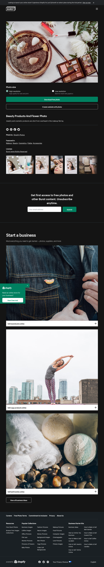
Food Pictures (57, 530)
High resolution (14, 91)
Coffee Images (26, 530)
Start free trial (13, 300)
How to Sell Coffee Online (90, 539)
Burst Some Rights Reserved (16, 151)
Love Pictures (57, 540)
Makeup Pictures (58, 527)
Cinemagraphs (57, 537)
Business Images (27, 527)
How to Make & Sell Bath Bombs (90, 528)
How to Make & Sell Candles (90, 545)
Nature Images (42, 530)
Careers (9, 515)
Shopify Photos (19, 134)
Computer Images (58, 534)
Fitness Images (58, 544)
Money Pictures (42, 534)
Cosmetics (23, 143)
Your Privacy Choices (60, 561)
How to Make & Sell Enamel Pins (90, 534)
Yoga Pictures (41, 544)
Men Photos (41, 540)
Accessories (37, 143)
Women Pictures (27, 540)
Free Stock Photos (12, 527)
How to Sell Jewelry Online (75, 545)
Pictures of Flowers (28, 544)
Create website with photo (52, 106)
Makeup (9, 143)
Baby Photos (26, 547)
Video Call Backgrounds (41, 548)
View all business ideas (18, 500)
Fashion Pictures (42, 527)
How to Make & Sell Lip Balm (75, 539)
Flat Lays (24, 537)
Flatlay (29, 143)
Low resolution (60, 91)
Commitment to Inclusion (38, 515)
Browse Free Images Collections (12, 531)
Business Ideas (73, 527)
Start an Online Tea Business (75, 534)
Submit (69, 209)
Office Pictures (26, 534)
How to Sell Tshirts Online (75, 551)
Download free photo (52, 99)
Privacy (52, 515)
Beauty (15, 143)
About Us (60, 515)
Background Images (43, 537)
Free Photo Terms (20, 515)
